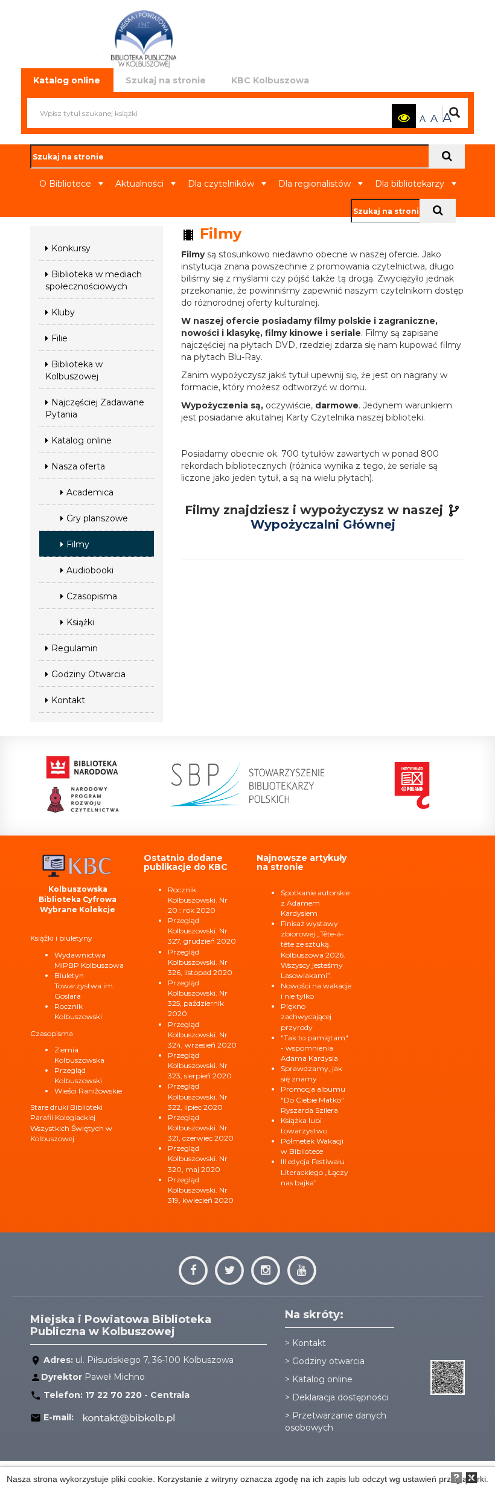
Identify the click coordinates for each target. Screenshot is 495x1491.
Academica (89, 492)
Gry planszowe (97, 518)
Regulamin (74, 648)
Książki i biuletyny (61, 937)
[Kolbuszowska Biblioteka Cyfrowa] (78, 864)
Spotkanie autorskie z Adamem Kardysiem (315, 903)
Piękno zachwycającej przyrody (306, 1016)
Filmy (77, 544)
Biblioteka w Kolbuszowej (74, 370)
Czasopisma (91, 596)
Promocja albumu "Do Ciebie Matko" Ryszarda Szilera (313, 1099)
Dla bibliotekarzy (409, 183)
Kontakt (68, 700)
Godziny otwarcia (328, 1361)
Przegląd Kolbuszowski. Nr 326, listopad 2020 (200, 962)
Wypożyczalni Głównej (323, 524)
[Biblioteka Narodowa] (82, 784)
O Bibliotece (65, 183)
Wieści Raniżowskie (88, 1090)
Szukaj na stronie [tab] (166, 80)
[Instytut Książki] (412, 784)
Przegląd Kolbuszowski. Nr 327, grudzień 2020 (202, 930)
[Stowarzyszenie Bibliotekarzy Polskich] (247, 784)
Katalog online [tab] (66, 80)
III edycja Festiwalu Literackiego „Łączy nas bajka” (314, 1172)
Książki (80, 622)
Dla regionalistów (314, 183)
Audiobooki (89, 570)
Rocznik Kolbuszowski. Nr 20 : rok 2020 (198, 900)
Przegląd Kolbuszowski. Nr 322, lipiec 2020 (198, 1096)
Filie (59, 338)
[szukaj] (447, 156)
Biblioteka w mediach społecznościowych (93, 280)
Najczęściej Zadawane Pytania (94, 408)
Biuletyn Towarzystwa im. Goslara (84, 985)
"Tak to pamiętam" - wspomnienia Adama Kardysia (314, 1048)
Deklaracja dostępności (340, 1397)
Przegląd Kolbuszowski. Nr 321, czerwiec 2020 (201, 1127)
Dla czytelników (221, 183)
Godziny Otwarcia (88, 674)
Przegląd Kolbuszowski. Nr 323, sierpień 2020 (200, 1065)
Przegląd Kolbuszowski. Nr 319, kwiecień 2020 (201, 1190)
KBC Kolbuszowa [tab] (270, 80)
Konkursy (71, 248)
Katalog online (81, 440)
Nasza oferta (78, 466)
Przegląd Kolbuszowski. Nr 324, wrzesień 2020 (202, 1034)
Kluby (63, 312)
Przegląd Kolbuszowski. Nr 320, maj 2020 (198, 1158)
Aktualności (139, 183)
